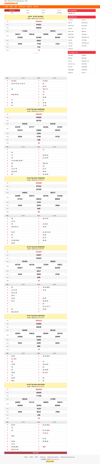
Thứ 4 (59, 10)
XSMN (6, 6)
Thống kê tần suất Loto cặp (67, 457)
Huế (83, 72)
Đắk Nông (84, 58)
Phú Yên (70, 66)
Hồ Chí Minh (71, 37)
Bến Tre (70, 22)
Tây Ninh (70, 43)
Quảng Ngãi (71, 69)
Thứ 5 (12, 12)
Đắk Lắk (70, 58)
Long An (70, 40)
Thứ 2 (27, 10)
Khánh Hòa (84, 61)
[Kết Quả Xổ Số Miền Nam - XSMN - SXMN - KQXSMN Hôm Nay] (11, 4)
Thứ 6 (27, 12)
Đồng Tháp (70, 34)
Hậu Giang (84, 34)
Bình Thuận (84, 25)
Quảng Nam (84, 69)
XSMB (11, 6)
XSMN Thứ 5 (35, 18)
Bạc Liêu (84, 19)
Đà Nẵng (84, 55)
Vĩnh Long (84, 45)
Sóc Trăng (84, 40)
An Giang (70, 19)
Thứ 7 (43, 12)
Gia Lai (70, 61)
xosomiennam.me (54, 459)
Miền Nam (12, 10)
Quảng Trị (70, 72)
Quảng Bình (84, 66)
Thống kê (29, 6)
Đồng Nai (84, 31)
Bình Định (70, 55)
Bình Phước (71, 25)
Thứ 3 (43, 10)
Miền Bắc (70, 13)
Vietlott (35, 6)
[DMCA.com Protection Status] (50, 461)
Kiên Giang (84, 37)
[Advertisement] (35, 65)
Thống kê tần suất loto (53, 457)
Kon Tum (70, 64)
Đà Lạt (69, 31)
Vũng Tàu (70, 48)
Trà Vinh (70, 45)
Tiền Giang (84, 43)
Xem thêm (35, 452)
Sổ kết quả (22, 6)
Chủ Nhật (59, 12)
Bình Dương (84, 22)
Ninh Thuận (84, 64)
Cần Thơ (84, 28)
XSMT (15, 6)
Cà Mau (70, 28)
